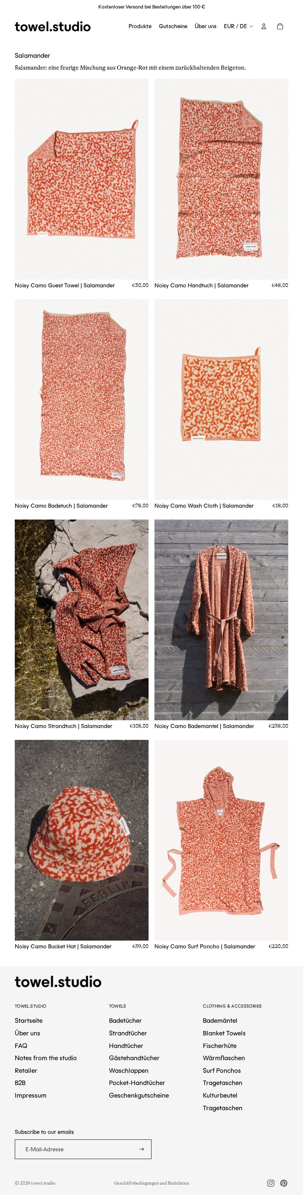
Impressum (31, 1095)
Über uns (27, 1033)
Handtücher (126, 1045)
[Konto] (264, 26)
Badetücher (125, 1020)
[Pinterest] (283, 1183)
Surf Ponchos (222, 1070)
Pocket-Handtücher (137, 1082)
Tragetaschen (222, 1082)
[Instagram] (270, 1183)
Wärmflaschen (224, 1058)
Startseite (28, 1020)
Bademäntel (220, 1020)
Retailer (26, 1070)
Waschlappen (129, 1070)
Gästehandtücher (134, 1058)
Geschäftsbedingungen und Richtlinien (151, 1183)
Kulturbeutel (220, 1095)
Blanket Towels (224, 1033)
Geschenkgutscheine (139, 1095)
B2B (20, 1082)
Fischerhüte (219, 1045)
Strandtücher (128, 1033)
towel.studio (43, 1183)
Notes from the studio (46, 1058)
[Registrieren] (141, 1149)
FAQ (21, 1045)
